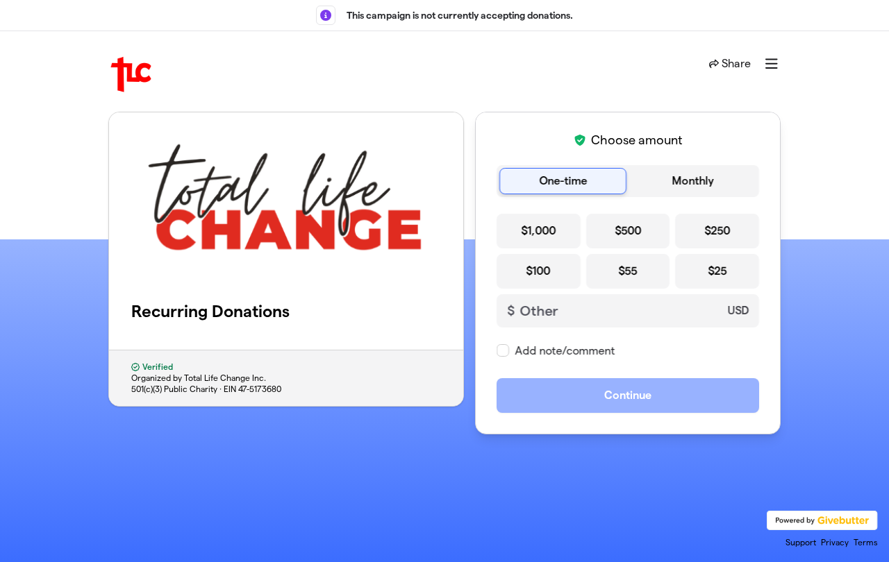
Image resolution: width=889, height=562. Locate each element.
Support (801, 542)
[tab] (563, 181)
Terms (866, 542)
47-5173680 (259, 388)
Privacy (835, 542)
